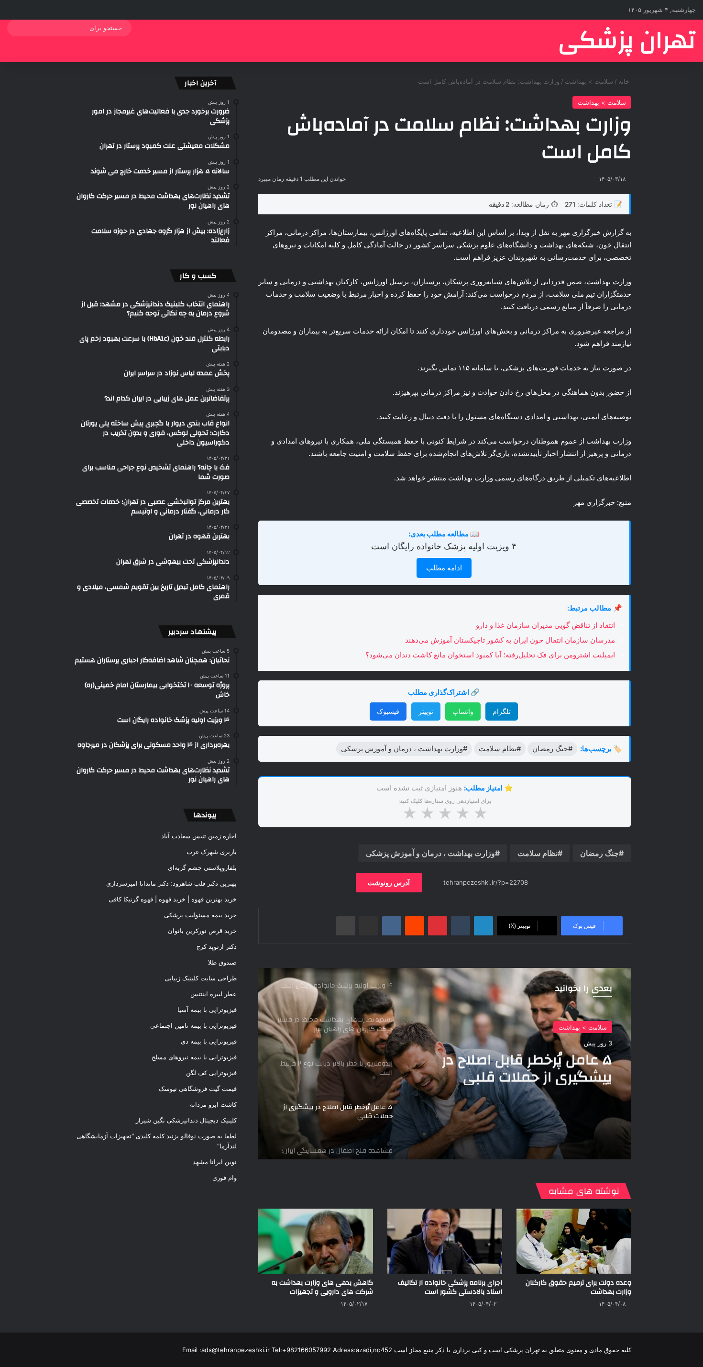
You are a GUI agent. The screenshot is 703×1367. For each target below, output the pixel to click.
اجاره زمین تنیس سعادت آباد (199, 836)
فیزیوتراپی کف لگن (211, 1073)
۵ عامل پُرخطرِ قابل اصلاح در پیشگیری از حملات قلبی (527, 1067)
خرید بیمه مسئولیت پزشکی (200, 915)
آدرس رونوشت (389, 882)
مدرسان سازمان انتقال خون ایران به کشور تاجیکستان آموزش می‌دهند (510, 640)
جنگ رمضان (599, 853)
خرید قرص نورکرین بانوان (202, 930)
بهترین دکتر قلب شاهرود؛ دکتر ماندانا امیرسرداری (171, 883)
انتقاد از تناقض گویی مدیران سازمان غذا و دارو (545, 625)
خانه (624, 81)
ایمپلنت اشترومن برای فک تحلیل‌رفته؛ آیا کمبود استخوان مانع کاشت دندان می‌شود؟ (490, 654)
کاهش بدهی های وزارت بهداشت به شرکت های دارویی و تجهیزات (322, 1287)
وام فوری (224, 1177)
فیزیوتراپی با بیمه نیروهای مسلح (194, 1057)
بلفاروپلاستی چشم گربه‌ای (202, 867)
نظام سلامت (537, 853)
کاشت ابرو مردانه (213, 1104)
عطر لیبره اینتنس (213, 994)
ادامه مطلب (444, 567)
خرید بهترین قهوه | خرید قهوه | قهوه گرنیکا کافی (173, 899)
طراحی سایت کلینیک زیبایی (201, 978)
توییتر (425, 711)
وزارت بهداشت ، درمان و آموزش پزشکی (430, 853)
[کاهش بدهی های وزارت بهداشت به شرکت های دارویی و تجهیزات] (315, 1241)
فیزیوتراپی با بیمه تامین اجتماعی (193, 1025)
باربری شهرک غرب (212, 852)
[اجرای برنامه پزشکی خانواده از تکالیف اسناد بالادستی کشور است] (444, 1241)
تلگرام (502, 711)
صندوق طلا (222, 962)
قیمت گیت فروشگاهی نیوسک (198, 1088)
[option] (444, 1063)
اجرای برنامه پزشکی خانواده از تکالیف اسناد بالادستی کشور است (450, 1287)
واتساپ (462, 711)
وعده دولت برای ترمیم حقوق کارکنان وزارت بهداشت (578, 1287)
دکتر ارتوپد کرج (217, 946)
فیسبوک (388, 711)
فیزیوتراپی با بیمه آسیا (207, 1009)
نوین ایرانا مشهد (215, 1162)
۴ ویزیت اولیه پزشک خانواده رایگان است (443, 546)
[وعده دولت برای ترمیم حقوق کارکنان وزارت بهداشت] (573, 1241)
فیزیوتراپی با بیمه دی (209, 1041)
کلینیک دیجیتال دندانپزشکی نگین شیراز (186, 1120)
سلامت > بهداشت (589, 81)
